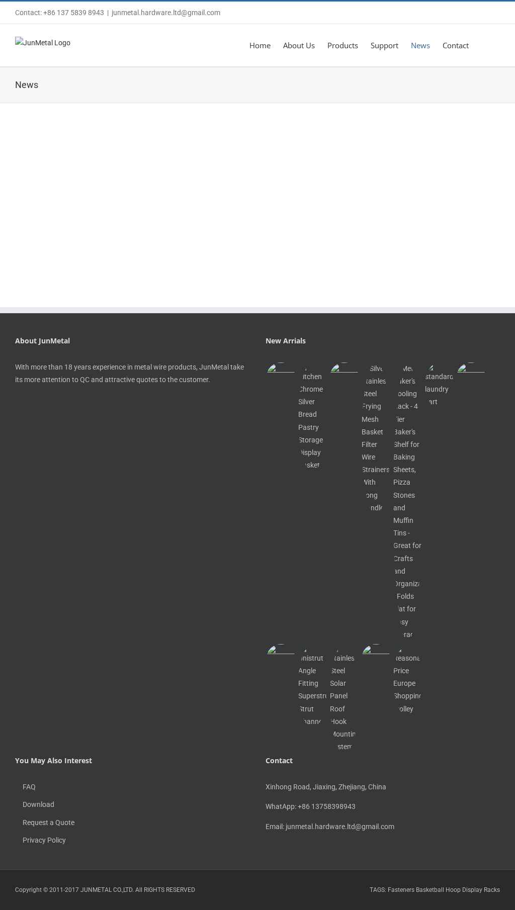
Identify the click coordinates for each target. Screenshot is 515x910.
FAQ (29, 787)
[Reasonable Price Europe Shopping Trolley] (407, 680)
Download (38, 804)
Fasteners (401, 889)
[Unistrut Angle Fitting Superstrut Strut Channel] (312, 686)
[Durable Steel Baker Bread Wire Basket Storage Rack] (281, 377)
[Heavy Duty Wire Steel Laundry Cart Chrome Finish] (439, 385)
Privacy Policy (44, 840)
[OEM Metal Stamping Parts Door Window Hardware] (376, 658)
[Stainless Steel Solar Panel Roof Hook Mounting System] (344, 699)
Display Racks (481, 889)
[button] (484, 45)
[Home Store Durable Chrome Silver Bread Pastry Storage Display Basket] (344, 377)
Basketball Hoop (438, 889)
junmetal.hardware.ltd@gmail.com (166, 13)
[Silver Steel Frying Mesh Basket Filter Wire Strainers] (376, 438)
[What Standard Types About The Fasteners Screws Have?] (90, 137)
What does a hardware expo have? (331, 255)
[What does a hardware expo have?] (338, 137)
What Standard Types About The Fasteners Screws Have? (130, 255)
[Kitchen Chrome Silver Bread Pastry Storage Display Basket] (312, 417)
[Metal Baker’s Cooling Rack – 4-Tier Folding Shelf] (407, 502)
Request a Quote (48, 822)
